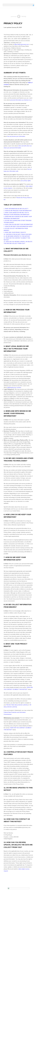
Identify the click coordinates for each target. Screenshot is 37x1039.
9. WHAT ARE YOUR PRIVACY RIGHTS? (15, 232)
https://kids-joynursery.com (21, 44)
